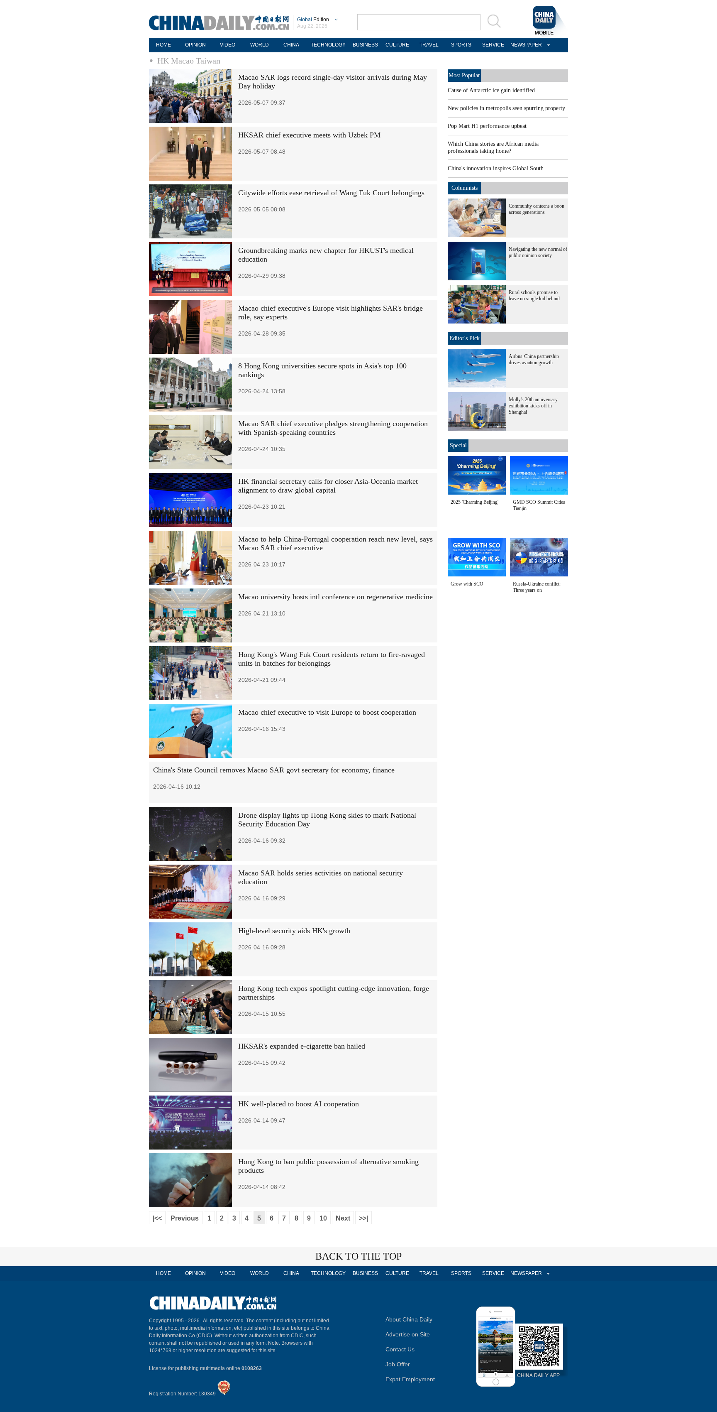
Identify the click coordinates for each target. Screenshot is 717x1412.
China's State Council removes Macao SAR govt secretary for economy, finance (274, 770)
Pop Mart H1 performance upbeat (487, 126)
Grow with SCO (467, 584)
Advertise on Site (407, 1334)
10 (323, 1218)
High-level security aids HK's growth (294, 931)
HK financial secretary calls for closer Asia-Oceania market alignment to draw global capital (328, 485)
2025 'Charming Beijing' (474, 502)
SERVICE (493, 45)
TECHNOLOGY (328, 45)
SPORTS (461, 45)
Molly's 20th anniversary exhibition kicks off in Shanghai (533, 406)
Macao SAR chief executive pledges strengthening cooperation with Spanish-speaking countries (333, 427)
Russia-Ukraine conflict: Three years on (537, 587)
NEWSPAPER (524, 45)
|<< (157, 1218)
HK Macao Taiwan (188, 60)
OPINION (195, 45)
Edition (313, 19)
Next (343, 1218)
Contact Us (400, 1349)
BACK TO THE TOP (358, 1256)
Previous (185, 1218)
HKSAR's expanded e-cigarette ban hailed (301, 1046)
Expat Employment (410, 1379)
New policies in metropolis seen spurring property (506, 108)
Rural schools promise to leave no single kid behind (534, 295)
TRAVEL (429, 45)
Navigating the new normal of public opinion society (538, 252)
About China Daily (408, 1319)
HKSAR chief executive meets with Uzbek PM (309, 135)
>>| (363, 1218)
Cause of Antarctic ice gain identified (491, 90)
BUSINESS (365, 45)
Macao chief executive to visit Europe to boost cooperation (327, 712)
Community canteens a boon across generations (536, 209)
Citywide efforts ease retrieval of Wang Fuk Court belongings (331, 193)
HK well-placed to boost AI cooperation (298, 1104)
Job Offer (397, 1364)
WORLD (259, 45)
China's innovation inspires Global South (496, 168)
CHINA (291, 45)
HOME (163, 45)
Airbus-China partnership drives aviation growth (534, 359)
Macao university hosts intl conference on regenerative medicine (335, 597)
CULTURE (397, 45)
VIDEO (227, 45)
